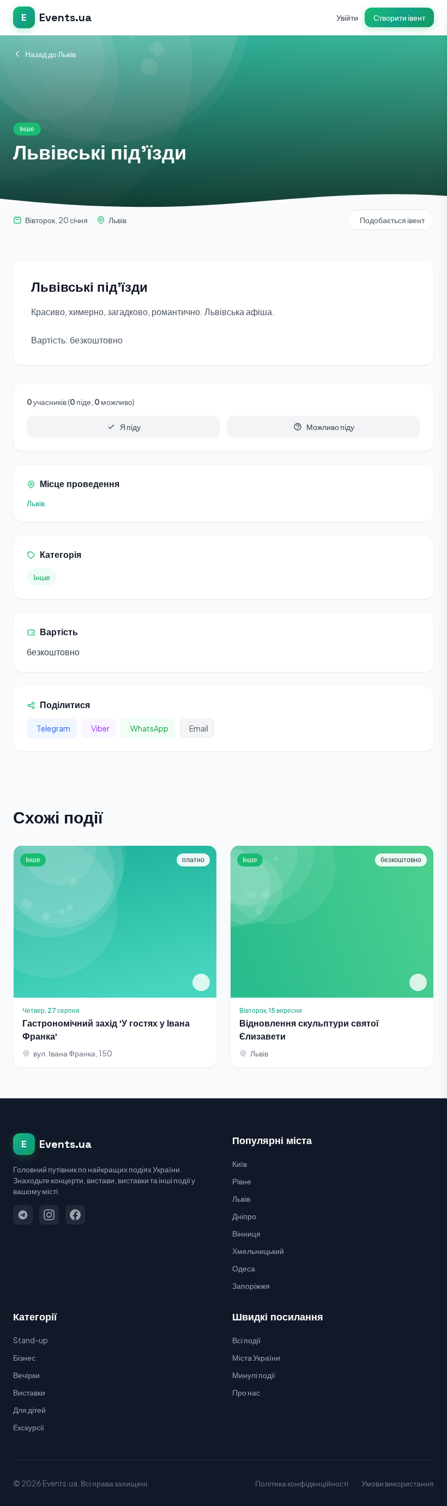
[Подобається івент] (201, 982)
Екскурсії (28, 1427)
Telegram (53, 728)
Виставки (29, 1392)
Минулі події (253, 1375)
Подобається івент (392, 220)
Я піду (130, 427)
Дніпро (244, 1216)
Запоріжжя (251, 1285)
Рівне (241, 1181)
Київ (239, 1164)
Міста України (256, 1357)
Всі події (246, 1340)
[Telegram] (23, 1215)
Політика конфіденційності (301, 1483)
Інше (41, 577)
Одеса (243, 1268)
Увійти (347, 17)
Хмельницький (258, 1251)
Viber (100, 728)
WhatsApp (149, 728)
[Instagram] (49, 1215)
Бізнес (24, 1357)
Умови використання (397, 1483)
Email (198, 728)
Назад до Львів (50, 54)
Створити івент (399, 17)
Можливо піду (330, 427)
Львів (117, 220)
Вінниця (246, 1233)
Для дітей (29, 1410)
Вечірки (26, 1375)
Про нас (246, 1392)
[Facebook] (75, 1215)
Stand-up (30, 1340)
